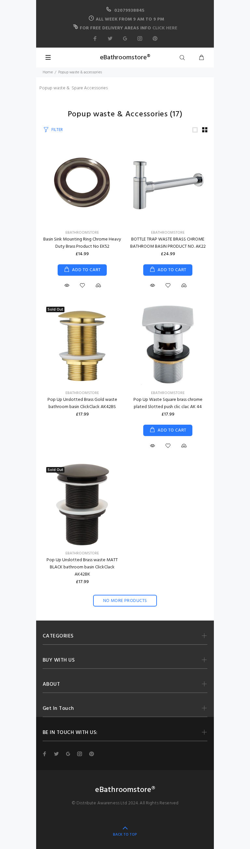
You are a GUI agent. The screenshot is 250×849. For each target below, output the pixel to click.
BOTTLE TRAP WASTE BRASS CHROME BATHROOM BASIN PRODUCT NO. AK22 (168, 243)
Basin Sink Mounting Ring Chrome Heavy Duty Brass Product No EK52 (82, 243)
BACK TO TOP (125, 834)
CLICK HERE (164, 28)
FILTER (57, 129)
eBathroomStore (82, 232)
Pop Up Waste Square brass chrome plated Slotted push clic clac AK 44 (167, 403)
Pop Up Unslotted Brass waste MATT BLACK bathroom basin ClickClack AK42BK (82, 567)
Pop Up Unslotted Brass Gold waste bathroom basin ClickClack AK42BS (82, 403)
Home (48, 72)
